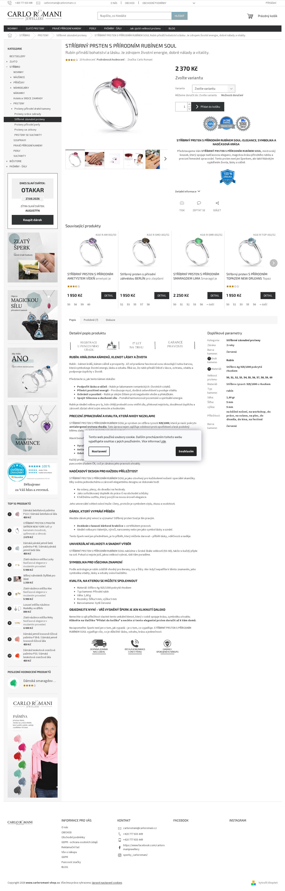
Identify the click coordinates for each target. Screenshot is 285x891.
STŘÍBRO (15, 67)
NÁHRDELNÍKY (21, 88)
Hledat (179, 15)
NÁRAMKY (19, 93)
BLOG (65, 867)
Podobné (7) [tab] (91, 320)
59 (82, 305)
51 (181, 305)
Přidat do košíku (210, 106)
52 (121, 305)
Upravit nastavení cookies (107, 883)
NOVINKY (19, 72)
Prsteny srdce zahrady (27, 114)
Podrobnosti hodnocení (110, 60)
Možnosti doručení (232, 95)
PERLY (17, 151)
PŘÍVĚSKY (19, 83)
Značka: (140, 60)
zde (163, 441)
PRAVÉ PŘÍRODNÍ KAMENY (28, 146)
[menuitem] (13, 28)
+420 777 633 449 (133, 834)
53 (128, 305)
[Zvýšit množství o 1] (189, 104)
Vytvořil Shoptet (268, 883)
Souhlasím (186, 451)
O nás (114, 3)
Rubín (230, 360)
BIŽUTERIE (16, 161)
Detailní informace (185, 192)
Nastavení (99, 451)
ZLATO (13, 62)
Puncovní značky (71, 862)
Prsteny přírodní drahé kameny (32, 109)
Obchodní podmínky (154, 3)
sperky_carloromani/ (135, 855)
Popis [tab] (72, 320)
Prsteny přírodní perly (27, 125)
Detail (108, 295)
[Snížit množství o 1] (189, 109)
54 (245, 378)
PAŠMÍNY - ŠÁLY (18, 167)
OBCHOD (130, 3)
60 (88, 305)
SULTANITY (20, 156)
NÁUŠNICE (19, 77)
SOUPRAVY (20, 140)
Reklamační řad (70, 847)
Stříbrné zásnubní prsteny (29, 119)
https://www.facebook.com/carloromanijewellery (144, 847)
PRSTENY (19, 104)
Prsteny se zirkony (25, 130)
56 (75, 305)
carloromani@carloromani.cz (140, 828)
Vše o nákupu (69, 852)
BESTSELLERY (17, 56)
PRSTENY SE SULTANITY (28, 135)
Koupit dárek (32, 220)
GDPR (65, 857)
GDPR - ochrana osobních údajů (80, 842)
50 (68, 305)
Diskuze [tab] (110, 320)
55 (135, 305)
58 (148, 305)
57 (141, 305)
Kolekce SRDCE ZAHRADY (28, 98)
